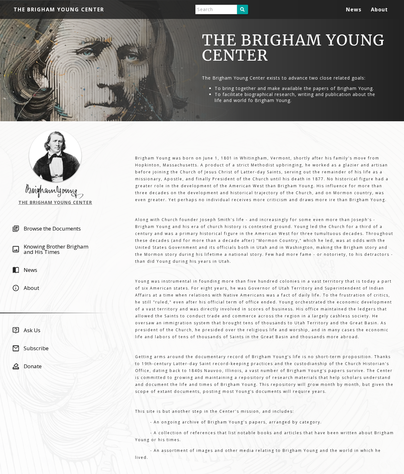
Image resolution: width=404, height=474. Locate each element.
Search (242, 9)
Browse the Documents (52, 228)
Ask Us (32, 330)
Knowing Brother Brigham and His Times (56, 249)
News (353, 9)
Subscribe (36, 348)
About (379, 9)
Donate (33, 366)
